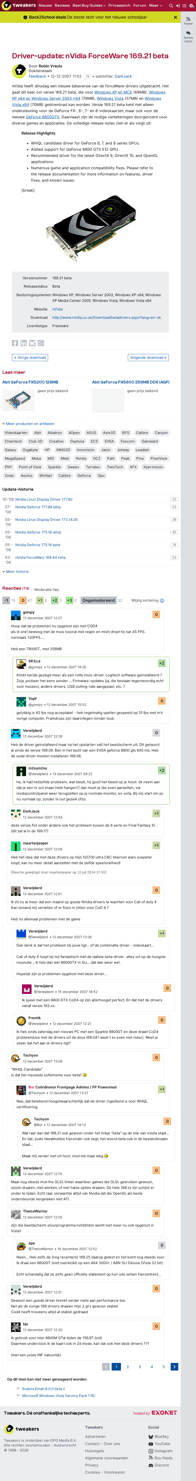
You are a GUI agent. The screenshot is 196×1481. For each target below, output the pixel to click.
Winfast (45, 475)
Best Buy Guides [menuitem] (87, 5)
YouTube (162, 1443)
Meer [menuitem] (154, 5)
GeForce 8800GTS (42, 117)
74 (87, 76)
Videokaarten (16, 432)
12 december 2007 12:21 (71, 1024)
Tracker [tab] (188, 23)
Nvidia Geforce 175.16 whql (38, 532)
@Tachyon (36, 1093)
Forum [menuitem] (139, 5)
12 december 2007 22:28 (42, 736)
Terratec (93, 467)
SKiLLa (34, 661)
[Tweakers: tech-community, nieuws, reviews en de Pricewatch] (18, 5)
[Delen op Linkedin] (24, 343)
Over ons (112, 1443)
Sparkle (54, 467)
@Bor (38, 1125)
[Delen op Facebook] (15, 343)
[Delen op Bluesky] (32, 343)
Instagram (164, 1450)
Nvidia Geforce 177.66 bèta (37, 507)
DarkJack (123, 76)
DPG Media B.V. (63, 1440)
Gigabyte (30, 450)
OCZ (96, 458)
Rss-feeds (164, 1458)
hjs (25, 1324)
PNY (8, 467)
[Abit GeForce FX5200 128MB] (18, 401)
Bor (31, 1087)
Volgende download (146, 357)
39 (174, 519)
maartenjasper (35, 843)
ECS (94, 441)
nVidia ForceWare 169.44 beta (40, 557)
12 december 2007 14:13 (66, 1125)
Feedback (37, 76)
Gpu (101, 475)
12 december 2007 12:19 (42, 1174)
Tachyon (30, 1055)
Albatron (55, 432)
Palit (110, 458)
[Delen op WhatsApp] (41, 343)
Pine (140, 458)
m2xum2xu (37, 768)
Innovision (85, 450)
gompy (29, 612)
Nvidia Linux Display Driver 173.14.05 (46, 519)
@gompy (35, 667)
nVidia (57, 309)
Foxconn (128, 441)
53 (174, 507)
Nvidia (81, 458)
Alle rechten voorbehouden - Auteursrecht (40, 1445)
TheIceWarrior (35, 1211)
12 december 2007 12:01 (42, 894)
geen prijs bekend (53, 391)
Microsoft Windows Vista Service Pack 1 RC (59, 1395)
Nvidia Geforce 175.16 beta (37, 545)
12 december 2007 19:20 (66, 667)
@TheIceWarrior (40, 1249)
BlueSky (162, 1436)
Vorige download (31, 357)
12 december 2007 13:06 (43, 1061)
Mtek (65, 458)
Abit (37, 432)
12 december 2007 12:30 (42, 1330)
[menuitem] (171, 5)
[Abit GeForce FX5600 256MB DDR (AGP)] (108, 401)
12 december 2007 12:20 (42, 1217)
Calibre (142, 432)
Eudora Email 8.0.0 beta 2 (43, 1388)
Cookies (92, 1472)
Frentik (34, 1018)
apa (31, 1243)
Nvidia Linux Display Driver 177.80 (43, 499)
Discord (162, 1465)
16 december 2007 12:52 (77, 1249)
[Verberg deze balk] (175, 17)
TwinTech (115, 467)
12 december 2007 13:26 (72, 937)
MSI (51, 458)
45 (174, 532)
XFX (133, 467)
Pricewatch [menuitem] (120, 5)
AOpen (74, 432)
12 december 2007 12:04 (42, 817)
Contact (92, 1443)
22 (174, 499)
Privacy (91, 1465)
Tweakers (12, 1440)
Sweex (73, 467)
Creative (56, 441)
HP (47, 450)
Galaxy (10, 450)
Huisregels (94, 1450)
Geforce (84, 475)
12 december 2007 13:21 (68, 1093)
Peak (125, 458)
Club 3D (36, 441)
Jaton (105, 450)
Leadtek (142, 450)
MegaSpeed (15, 458)
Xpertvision (153, 467)
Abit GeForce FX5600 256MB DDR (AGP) (130, 382)
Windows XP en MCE (113, 92)
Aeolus (27, 475)
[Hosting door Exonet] (155, 1413)
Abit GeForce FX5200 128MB (30, 382)
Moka (36, 458)
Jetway (123, 450)
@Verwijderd (38, 774)
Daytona (77, 441)
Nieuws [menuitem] (45, 5)
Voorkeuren (114, 1472)
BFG (125, 432)
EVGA (109, 441)
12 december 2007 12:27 (42, 618)
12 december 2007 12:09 (42, 849)
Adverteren (95, 1436)
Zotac (9, 475)
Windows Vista (110, 98)
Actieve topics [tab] (188, 39)
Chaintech (13, 441)
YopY (32, 698)
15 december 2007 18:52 (78, 992)
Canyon (161, 432)
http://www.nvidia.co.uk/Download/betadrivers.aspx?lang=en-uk (106, 317)
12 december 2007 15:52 (66, 705)
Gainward (150, 441)
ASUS (91, 432)
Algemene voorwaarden (106, 1458)
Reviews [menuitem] (62, 5)
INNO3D (63, 450)
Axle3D (109, 432)
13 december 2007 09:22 (72, 774)
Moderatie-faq (46, 589)
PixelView (159, 458)
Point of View (30, 467)
